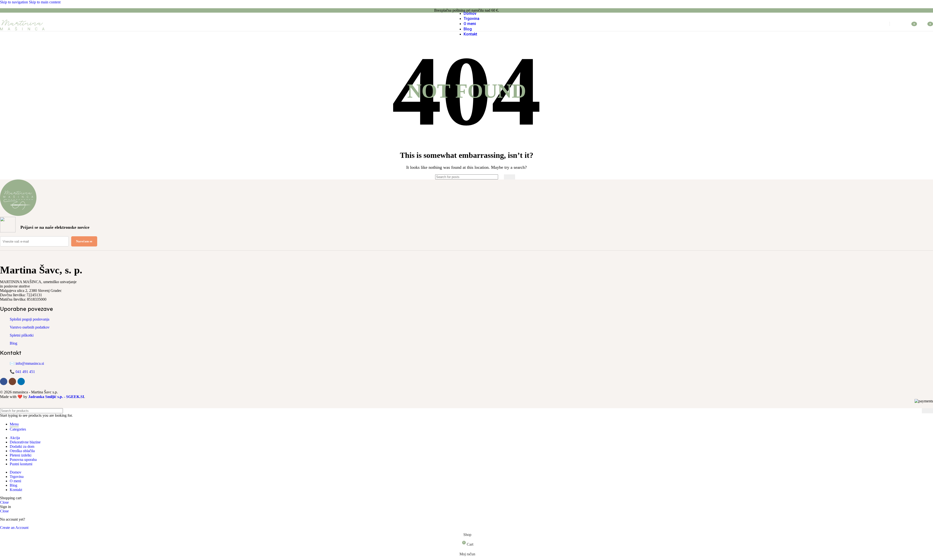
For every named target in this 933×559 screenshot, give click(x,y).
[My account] (899, 24)
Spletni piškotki (22, 335)
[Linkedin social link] (21, 381)
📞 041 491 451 (22, 372)
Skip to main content (44, 2)
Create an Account (14, 527)
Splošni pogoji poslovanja (29, 319)
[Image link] (18, 214)
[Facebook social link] (3, 381)
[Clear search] (499, 177)
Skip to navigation (14, 2)
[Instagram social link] (12, 381)
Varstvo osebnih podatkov (30, 327)
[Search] (880, 24)
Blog (13, 343)
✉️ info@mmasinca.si (27, 363)
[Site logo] (22, 32)
